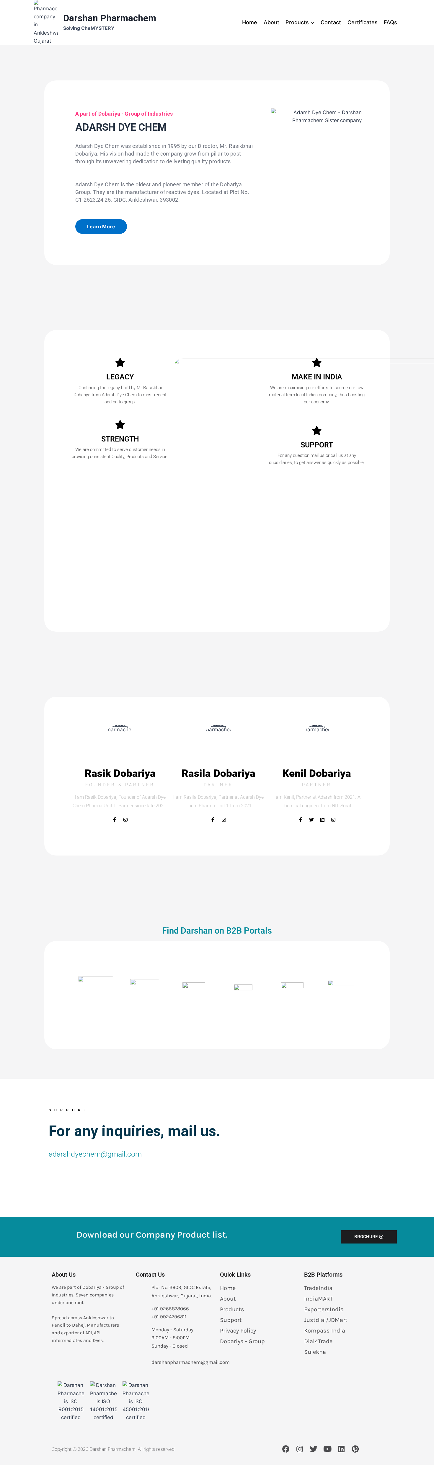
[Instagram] (125, 819)
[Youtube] (327, 1449)
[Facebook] (286, 1449)
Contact (331, 22)
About (271, 22)
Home (249, 22)
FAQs (390, 22)
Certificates (362, 22)
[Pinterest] (355, 1449)
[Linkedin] (322, 819)
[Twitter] (311, 819)
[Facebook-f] (114, 819)
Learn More (101, 226)
